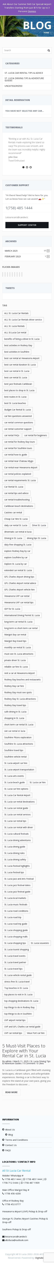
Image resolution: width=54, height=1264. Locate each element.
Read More (11, 1092)
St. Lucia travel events (15, 955)
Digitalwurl (40, 1257)
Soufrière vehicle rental (15, 756)
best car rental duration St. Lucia (20, 364)
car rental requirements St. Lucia (20, 480)
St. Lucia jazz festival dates (17, 885)
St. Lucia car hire (38, 782)
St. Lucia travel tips (13, 968)
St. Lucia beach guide (14, 782)
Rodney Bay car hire (14, 686)
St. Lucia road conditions (16, 910)
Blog (10, 1134)
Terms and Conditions (16, 1139)
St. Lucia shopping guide (16, 930)
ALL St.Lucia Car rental (15, 332)
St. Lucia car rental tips (15, 821)
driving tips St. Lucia (36, 538)
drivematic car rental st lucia (18, 531)
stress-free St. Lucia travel (17, 981)
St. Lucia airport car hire (15, 763)
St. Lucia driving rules (14, 853)
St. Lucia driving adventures (17, 840)
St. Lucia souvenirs (40, 943)
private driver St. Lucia (15, 660)
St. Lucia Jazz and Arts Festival (19, 878)
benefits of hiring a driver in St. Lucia (21, 338)
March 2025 (25, 251)
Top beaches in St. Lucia (16, 988)
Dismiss (32, 11)
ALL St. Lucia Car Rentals (16, 313)
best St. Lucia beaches (15, 403)
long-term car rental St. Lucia (18, 621)
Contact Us (11, 1145)
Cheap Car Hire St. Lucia (16, 518)
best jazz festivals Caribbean (18, 383)
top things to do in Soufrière (18, 1013)
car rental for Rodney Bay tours (19, 441)
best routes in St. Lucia (15, 396)
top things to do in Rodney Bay (19, 1007)
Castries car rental (13, 512)
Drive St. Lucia (39, 525)
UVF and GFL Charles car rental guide (22, 1026)
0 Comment (29, 1063)
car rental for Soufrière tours (18, 448)
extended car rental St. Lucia (18, 570)
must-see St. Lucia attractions (18, 653)
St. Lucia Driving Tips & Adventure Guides (24, 79)
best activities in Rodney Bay (18, 345)
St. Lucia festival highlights (17, 865)
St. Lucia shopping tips (15, 943)
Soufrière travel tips (13, 750)
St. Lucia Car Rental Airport (17, 795)
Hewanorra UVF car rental (16, 596)
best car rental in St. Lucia (16, 371)
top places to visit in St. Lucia (18, 994)
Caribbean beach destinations (18, 506)
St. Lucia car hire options (16, 788)
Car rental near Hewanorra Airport (20, 467)
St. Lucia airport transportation (19, 769)
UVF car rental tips (13, 1033)
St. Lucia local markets (15, 898)
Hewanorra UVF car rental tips (18, 602)
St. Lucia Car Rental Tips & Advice (24, 73)
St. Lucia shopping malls (16, 936)
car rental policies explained (17, 473)
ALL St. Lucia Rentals (14, 326)
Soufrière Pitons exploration (18, 737)
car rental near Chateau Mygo (18, 461)
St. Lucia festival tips (14, 872)
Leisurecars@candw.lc (16, 217)
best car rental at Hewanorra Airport (21, 358)
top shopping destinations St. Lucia (21, 1000)
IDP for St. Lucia (12, 608)
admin (8, 1061)
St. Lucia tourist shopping (16, 949)
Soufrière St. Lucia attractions (18, 743)
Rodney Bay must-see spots (18, 692)
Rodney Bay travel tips (15, 705)
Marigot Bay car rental (15, 634)
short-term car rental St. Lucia (18, 724)
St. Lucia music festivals (15, 904)
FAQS (8, 1150)
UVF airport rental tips (15, 1020)
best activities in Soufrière (16, 351)
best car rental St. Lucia (15, 377)
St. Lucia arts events (14, 776)
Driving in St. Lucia (13, 538)
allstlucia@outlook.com (16, 1240)
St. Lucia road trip (12, 917)
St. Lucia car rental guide (16, 808)
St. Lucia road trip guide (15, 923)
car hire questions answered (18, 416)
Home (46, 32)
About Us (10, 1129)
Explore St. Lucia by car (15, 563)
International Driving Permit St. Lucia (22, 615)
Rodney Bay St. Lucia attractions (20, 698)
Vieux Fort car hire (36, 1033)
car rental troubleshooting (17, 499)
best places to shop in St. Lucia (19, 390)
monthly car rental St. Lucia (17, 647)
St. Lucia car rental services (17, 814)
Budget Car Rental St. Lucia (17, 409)
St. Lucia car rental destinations (19, 801)
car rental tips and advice (16, 493)
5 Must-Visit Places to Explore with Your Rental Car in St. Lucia (24, 1051)
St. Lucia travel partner (15, 962)
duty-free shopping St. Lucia (17, 544)
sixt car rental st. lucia (14, 731)
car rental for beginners (35, 435)
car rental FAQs (11, 435)
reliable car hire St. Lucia (16, 666)
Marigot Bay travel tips (15, 641)
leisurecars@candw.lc (16, 1236)
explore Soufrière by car (15, 557)
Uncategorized (13, 86)
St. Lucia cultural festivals (16, 833)
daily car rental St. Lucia (15, 525)
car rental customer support (18, 428)
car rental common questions (18, 422)
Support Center (27, 225)
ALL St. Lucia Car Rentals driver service (23, 319)
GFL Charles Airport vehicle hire (19, 589)
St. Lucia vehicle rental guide (18, 975)
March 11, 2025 (20, 1061)
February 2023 (25, 256)
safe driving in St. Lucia (15, 711)
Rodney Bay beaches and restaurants (22, 679)
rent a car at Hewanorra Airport (19, 673)
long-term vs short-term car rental (21, 628)
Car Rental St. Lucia (13, 486)
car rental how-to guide (15, 454)
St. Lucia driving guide (14, 846)
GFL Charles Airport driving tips (19, 576)
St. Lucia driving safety (15, 859)
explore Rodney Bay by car (17, 551)
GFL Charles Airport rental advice (20, 583)
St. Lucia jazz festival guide (17, 891)
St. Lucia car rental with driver (18, 827)
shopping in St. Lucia (14, 718)
